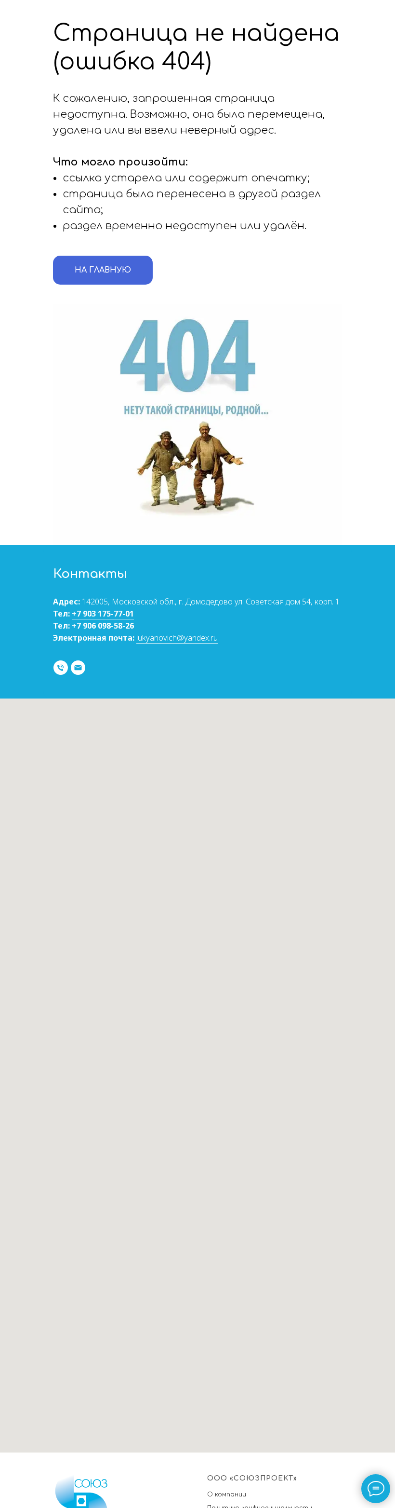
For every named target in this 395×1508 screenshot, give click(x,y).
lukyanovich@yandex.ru (177, 637)
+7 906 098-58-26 (103, 625)
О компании (226, 1494)
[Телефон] (60, 667)
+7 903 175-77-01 (103, 613)
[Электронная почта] (78, 667)
